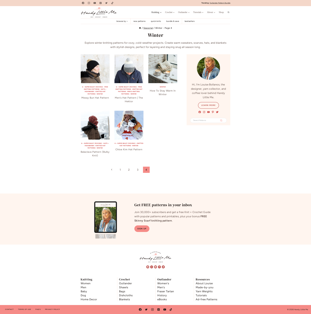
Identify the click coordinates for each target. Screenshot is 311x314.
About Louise (204, 283)
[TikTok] (112, 3)
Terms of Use (24, 309)
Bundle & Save (172, 21)
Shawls (123, 287)
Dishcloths (126, 295)
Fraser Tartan (165, 291)
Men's (161, 287)
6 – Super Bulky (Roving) (92, 87)
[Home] (140, 28)
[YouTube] (94, 3)
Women (86, 283)
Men (83, 287)
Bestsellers (189, 21)
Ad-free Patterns (206, 299)
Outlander (125, 283)
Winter (100, 94)
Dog (83, 295)
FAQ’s (38, 309)
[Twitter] (106, 3)
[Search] (221, 120)
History (162, 295)
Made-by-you (204, 287)
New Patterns (139, 21)
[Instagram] (88, 3)
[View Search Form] (228, 12)
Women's (163, 283)
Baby (84, 291)
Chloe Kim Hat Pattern (128, 149)
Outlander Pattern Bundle (220, 3)
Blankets (124, 299)
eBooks (162, 299)
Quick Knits (156, 21)
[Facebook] (83, 3)
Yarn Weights (204, 291)
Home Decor (89, 299)
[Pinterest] (100, 3)
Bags (122, 291)
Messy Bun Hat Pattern (95, 97)
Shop (221, 12)
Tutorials (201, 295)
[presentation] (95, 68)
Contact (9, 309)
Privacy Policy (52, 309)
